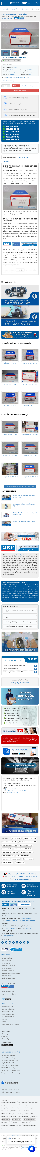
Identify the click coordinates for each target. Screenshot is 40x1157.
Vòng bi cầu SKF (16, 838)
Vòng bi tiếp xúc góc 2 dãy (10, 845)
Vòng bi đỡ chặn (23, 1105)
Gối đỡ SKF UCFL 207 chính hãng (14, 14)
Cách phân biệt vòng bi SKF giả (10, 1090)
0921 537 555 (30, 928)
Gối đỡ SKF (24, 9)
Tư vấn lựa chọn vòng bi (8, 978)
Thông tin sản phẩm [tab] (9, 157)
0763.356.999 (12, 131)
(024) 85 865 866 (10, 789)
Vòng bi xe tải (16, 859)
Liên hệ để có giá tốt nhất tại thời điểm (17, 78)
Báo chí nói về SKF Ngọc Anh (8, 1128)
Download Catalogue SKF (8, 971)
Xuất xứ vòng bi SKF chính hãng (10, 1092)
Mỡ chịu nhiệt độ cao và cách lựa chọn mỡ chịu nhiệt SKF (25, 514)
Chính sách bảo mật (7, 1007)
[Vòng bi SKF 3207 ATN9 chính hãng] (10, 447)
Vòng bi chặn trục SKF (26, 845)
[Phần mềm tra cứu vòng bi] (7, 1045)
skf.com (5, 1036)
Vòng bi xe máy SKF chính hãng (10, 1073)
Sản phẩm (15, 9)
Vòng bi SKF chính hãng (8, 1055)
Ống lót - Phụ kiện (28, 859)
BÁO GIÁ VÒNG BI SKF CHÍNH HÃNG (22, 874)
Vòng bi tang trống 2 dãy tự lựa (23, 849)
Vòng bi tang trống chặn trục (10, 852)
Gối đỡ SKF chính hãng (8, 1058)
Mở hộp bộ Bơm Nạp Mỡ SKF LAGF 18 (24, 521)
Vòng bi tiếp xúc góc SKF (9, 842)
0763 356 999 (30, 921)
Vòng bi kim (6, 859)
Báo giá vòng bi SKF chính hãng (10, 973)
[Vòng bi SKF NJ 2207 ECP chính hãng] (10, 469)
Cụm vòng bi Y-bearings (23, 856)
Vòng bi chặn (15, 1105)
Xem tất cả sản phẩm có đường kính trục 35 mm (20, 487)
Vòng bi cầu (5, 1102)
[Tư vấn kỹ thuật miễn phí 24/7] (20, 536)
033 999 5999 (22, 791)
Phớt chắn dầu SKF (29, 1113)
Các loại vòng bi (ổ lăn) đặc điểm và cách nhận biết (24, 505)
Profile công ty (5, 963)
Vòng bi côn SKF (7, 849)
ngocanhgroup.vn (8, 1039)
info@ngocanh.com (20, 682)
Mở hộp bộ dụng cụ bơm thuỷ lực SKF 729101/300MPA (24, 496)
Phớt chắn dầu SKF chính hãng (10, 1065)
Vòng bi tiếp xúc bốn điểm (8, 1108)
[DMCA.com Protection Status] (6, 999)
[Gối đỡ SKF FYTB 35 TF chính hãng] (30, 376)
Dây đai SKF (5, 1116)
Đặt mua (16, 86)
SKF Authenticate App (15, 1125)
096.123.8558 (12, 126)
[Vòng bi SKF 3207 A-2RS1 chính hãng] (30, 426)
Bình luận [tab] (6, 161)
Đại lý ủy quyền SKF (7, 958)
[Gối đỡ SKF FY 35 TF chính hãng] (10, 355)
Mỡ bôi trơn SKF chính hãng (9, 1060)
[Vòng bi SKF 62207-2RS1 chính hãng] (30, 447)
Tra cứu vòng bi (15, 1122)
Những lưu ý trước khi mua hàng (10, 1024)
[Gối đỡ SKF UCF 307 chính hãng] (10, 376)
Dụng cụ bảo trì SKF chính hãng (10, 1070)
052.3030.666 (12, 134)
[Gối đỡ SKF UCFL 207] (20, 198)
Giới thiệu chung (6, 961)
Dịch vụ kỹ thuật (6, 976)
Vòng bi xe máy (20, 862)
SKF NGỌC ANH (15, 1135)
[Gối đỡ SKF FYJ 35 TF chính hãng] (10, 397)
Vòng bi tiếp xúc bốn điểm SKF (27, 842)
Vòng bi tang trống (22, 1102)
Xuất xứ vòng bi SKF (16, 1119)
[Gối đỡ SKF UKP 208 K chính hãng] (30, 355)
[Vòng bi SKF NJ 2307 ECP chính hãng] (30, 469)
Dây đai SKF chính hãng (8, 1063)
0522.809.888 (12, 136)
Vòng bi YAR (19, 1108)
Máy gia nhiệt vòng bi (23, 1116)
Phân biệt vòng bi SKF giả (29, 1119)
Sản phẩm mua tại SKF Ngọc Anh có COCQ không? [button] (18, 626)
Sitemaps (4, 1019)
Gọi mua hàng (21, 90)
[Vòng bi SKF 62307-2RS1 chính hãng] (10, 426)
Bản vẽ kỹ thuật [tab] (24, 157)
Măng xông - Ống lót (23, 1111)
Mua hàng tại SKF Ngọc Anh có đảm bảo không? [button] (17, 622)
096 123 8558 (12, 791)
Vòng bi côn (13, 1102)
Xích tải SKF (13, 1116)
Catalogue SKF (5, 1122)
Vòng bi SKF (5, 1125)
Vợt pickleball (12, 1031)
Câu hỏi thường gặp (7, 1012)
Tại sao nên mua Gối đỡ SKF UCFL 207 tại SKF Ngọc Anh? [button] (19, 610)
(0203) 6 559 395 (9, 936)
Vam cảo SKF (34, 1116)
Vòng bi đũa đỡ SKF (8, 856)
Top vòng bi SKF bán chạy (29, 1125)
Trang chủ (4, 9)
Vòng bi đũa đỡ (5, 1105)
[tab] (20, 611)
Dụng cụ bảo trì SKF (17, 1113)
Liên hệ (3, 1022)
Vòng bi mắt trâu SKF (27, 852)
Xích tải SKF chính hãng (8, 1068)
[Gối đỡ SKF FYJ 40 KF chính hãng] (30, 397)
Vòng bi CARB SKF (7, 862)
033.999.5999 (12, 129)
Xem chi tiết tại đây (7, 599)
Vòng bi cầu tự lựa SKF (30, 838)
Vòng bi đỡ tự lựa (33, 1102)
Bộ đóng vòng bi (6, 1119)
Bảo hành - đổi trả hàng (8, 1009)
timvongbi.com (7, 1034)
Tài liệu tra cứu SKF (7, 968)
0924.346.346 (12, 139)
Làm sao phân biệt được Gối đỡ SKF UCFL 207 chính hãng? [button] (19, 616)
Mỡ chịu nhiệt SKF (6, 1113)
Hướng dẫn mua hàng (7, 81)
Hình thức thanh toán (7, 1017)
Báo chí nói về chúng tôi (8, 966)
